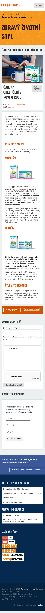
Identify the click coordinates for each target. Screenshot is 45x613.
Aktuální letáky (8, 498)
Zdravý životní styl (16, 14)
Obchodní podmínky (11, 515)
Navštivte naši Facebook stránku (26, 470)
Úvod (4, 14)
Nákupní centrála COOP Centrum (16, 489)
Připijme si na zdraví (25, 104)
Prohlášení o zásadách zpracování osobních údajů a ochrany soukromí (20, 520)
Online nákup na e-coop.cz (13, 502)
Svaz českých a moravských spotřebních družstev (22, 493)
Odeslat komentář (14, 385)
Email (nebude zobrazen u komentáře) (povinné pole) (22, 338)
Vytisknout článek (33, 309)
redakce (11, 107)
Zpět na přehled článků (37, 88)
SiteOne (39, 605)
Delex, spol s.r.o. (28, 589)
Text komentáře (10, 348)
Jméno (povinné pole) (12, 328)
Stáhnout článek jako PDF (12, 309)
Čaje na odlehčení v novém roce (17, 17)
